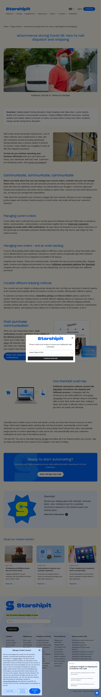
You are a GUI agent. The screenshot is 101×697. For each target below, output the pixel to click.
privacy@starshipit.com (10, 681)
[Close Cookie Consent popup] (39, 650)
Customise (9, 691)
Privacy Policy (18, 658)
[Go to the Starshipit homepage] (50, 339)
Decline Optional (22, 691)
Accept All (34, 691)
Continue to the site (50, 358)
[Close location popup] (72, 338)
